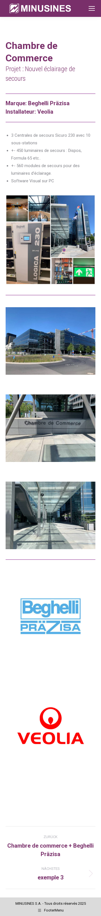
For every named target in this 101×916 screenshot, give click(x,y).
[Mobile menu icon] (91, 8)
